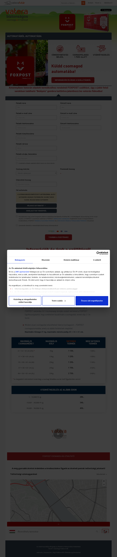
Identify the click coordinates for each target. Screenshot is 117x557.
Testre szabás (57, 301)
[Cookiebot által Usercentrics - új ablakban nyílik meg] (98, 253)
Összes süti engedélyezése (92, 301)
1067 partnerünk (22, 272)
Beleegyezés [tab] (20, 260)
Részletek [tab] (46, 260)
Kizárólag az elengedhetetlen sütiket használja (25, 300)
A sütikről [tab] (97, 260)
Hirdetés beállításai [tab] (71, 260)
